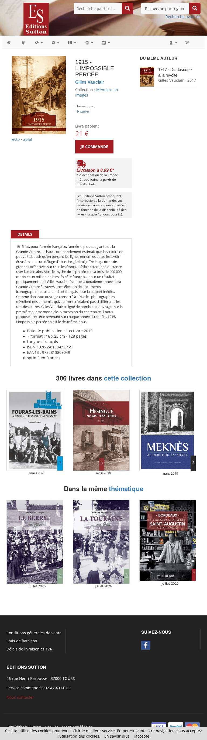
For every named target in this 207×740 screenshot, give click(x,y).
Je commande (94, 146)
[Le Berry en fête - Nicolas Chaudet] (34, 542)
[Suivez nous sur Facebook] (145, 645)
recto (15, 139)
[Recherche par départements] (55, 42)
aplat (27, 139)
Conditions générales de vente (33, 632)
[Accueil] (11, 42)
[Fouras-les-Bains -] (34, 430)
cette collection (127, 377)
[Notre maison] (88, 42)
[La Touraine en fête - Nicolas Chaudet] (101, 542)
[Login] (172, 42)
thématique (126, 488)
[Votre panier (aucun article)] (187, 42)
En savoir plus (117, 736)
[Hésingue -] (101, 430)
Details (25, 234)
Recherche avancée (183, 16)
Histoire (83, 111)
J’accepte (141, 736)
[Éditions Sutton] (36, 18)
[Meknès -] (167, 430)
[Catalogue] (23, 42)
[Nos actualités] (105, 42)
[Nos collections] (71, 42)
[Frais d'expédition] (81, 165)
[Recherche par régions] (38, 42)
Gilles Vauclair (89, 82)
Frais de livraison (21, 640)
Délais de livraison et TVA (29, 649)
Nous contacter (20, 697)
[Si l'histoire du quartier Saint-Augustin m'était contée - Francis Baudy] (167, 540)
